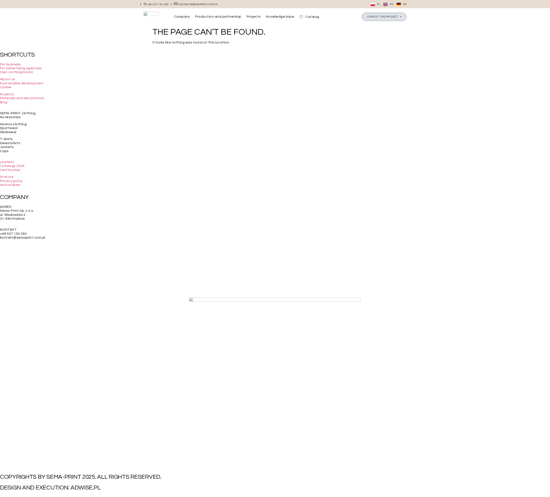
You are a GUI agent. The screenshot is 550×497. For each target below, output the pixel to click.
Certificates (10, 170)
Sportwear (9, 128)
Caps (4, 151)
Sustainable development (22, 83)
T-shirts (6, 139)
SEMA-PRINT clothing (17, 113)
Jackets (7, 147)
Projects (7, 94)
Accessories (10, 117)
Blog (4, 102)
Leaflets (7, 162)
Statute (7, 177)
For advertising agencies (21, 68)
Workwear (8, 132)
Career (6, 87)
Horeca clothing (13, 124)
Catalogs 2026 (12, 166)
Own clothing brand (16, 72)
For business (10, 64)
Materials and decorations (22, 98)
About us (7, 79)
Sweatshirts (10, 143)
